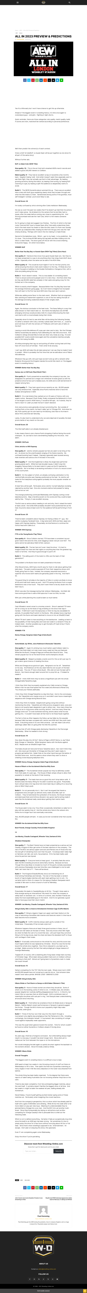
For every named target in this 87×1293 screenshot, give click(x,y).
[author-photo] (43, 1214)
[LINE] (61, 80)
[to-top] (85, 1290)
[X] (29, 80)
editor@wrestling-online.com (47, 1269)
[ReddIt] (45, 80)
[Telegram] (57, 80)
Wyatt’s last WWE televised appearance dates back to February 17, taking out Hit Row (59, 1198)
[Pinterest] (33, 80)
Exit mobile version (43, 1291)
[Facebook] (25, 80)
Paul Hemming (20, 39)
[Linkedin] (41, 80)
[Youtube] (57, 1279)
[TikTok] (43, 1279)
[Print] (53, 80)
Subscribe (58, 1151)
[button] (17, 2)
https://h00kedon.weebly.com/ (43, 1218)
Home (16, 30)
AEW (21, 30)
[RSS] (39, 1279)
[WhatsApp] (37, 80)
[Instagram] (34, 1279)
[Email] (49, 80)
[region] (43, 18)
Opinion (20, 33)
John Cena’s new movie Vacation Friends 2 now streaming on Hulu (29, 1198)
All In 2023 (27, 1180)
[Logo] (43, 1258)
